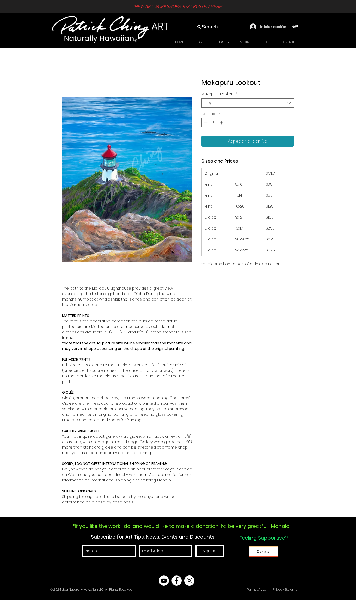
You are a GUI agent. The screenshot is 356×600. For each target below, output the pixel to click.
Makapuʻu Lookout (219, 94)
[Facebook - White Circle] (176, 580)
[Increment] (222, 122)
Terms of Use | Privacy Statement (273, 589)
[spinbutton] (213, 122)
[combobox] (247, 103)
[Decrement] (205, 122)
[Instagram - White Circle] (189, 580)
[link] (295, 26)
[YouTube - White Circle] (164, 580)
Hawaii (241, 589)
